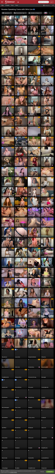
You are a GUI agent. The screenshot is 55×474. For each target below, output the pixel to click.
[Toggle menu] (2, 2)
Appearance (7, 13)
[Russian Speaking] (46, 13)
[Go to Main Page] (10, 2)
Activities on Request (35, 13)
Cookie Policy (13, 472)
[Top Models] (18, 2)
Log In (51, 2)
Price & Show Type (20, 13)
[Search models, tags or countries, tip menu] (53, 5)
